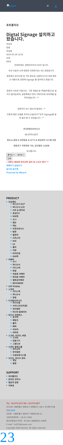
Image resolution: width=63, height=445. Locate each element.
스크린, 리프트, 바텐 (17, 335)
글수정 (9, 168)
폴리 (14, 323)
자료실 (11, 385)
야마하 (15, 332)
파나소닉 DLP (19, 203)
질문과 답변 (13, 382)
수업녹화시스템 (19, 355)
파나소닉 (16, 264)
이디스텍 (16, 267)
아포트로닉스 (18, 228)
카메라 (11, 259)
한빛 (14, 270)
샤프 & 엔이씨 (19, 210)
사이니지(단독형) (20, 305)
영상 (14, 360)
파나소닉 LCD (19, 206)
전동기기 (16, 340)
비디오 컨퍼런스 (15, 314)
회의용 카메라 (19, 276)
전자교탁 (16, 348)
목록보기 (10, 165)
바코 (14, 240)
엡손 (14, 222)
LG (14, 243)
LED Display (14, 286)
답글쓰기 (18, 165)
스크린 (15, 337)
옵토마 (15, 234)
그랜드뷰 (16, 343)
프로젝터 (12, 201)
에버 (14, 326)
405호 (12, 410)
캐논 (14, 225)
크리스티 (16, 237)
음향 (14, 363)
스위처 (11, 289)
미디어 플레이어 (20, 311)
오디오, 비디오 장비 (16, 358)
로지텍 (15, 316)
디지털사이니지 (15, 300)
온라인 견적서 (14, 379)
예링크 (15, 320)
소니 (14, 219)
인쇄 (9, 158)
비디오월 (16, 302)
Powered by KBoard (16, 172)
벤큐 (14, 231)
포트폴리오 (13, 376)
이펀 (14, 250)
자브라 (15, 329)
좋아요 (10, 154)
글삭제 (15, 168)
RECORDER (18, 283)
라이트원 (16, 253)
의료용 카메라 (19, 273)
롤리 (14, 247)
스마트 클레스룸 (15, 346)
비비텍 (15, 216)
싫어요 (20, 154)
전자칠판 (16, 308)
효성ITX (16, 213)
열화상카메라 (18, 279)
